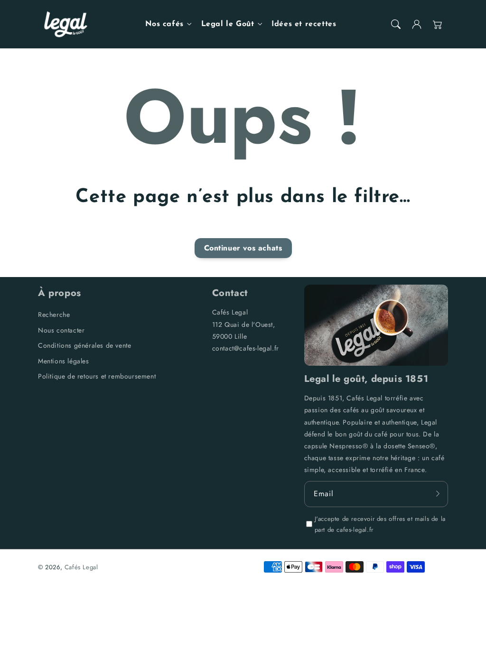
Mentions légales (63, 361)
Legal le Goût (227, 24)
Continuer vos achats (243, 247)
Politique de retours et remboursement (97, 376)
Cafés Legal (81, 567)
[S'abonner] (437, 494)
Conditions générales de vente (84, 345)
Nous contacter (61, 330)
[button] (395, 24)
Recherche (54, 314)
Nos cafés (164, 24)
